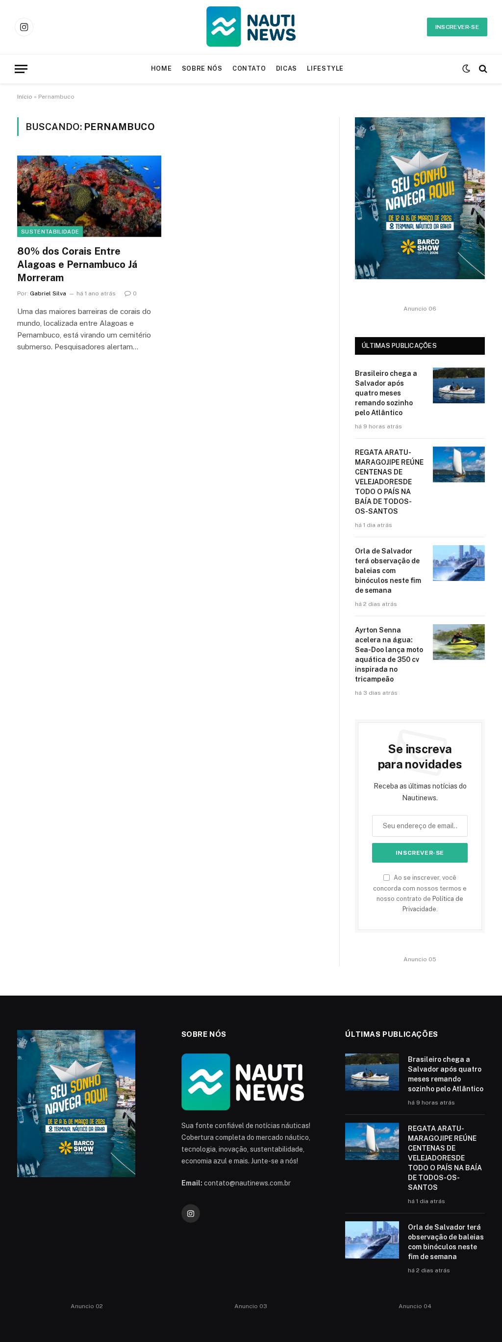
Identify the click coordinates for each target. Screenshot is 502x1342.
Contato (249, 68)
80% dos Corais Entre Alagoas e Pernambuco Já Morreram (77, 264)
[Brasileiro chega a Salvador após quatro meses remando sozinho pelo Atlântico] (459, 385)
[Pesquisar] (482, 69)
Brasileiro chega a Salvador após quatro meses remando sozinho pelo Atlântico (386, 393)
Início (24, 96)
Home (161, 68)
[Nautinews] (251, 27)
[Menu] (21, 69)
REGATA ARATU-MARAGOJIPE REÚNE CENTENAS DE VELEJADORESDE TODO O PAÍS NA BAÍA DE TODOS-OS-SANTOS (389, 481)
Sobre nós (202, 68)
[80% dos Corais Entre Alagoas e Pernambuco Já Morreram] (89, 196)
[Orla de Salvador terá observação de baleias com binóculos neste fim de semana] (459, 563)
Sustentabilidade (50, 232)
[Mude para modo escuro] (466, 68)
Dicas (286, 68)
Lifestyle (325, 68)
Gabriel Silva (48, 293)
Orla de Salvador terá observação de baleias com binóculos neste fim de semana (388, 570)
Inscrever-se (457, 27)
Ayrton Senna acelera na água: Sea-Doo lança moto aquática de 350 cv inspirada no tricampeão (389, 654)
